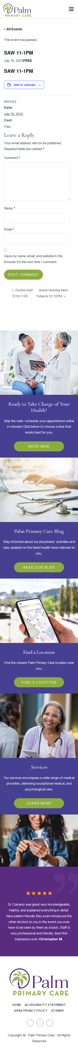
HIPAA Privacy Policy (30, 1010)
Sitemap (57, 1010)
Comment (12, 158)
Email (9, 229)
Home (16, 1004)
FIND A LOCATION (39, 682)
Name (9, 208)
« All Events (13, 29)
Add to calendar (25, 85)
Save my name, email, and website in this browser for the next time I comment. (33, 259)
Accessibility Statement (45, 1004)
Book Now (39, 446)
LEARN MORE (39, 803)
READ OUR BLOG (39, 567)
